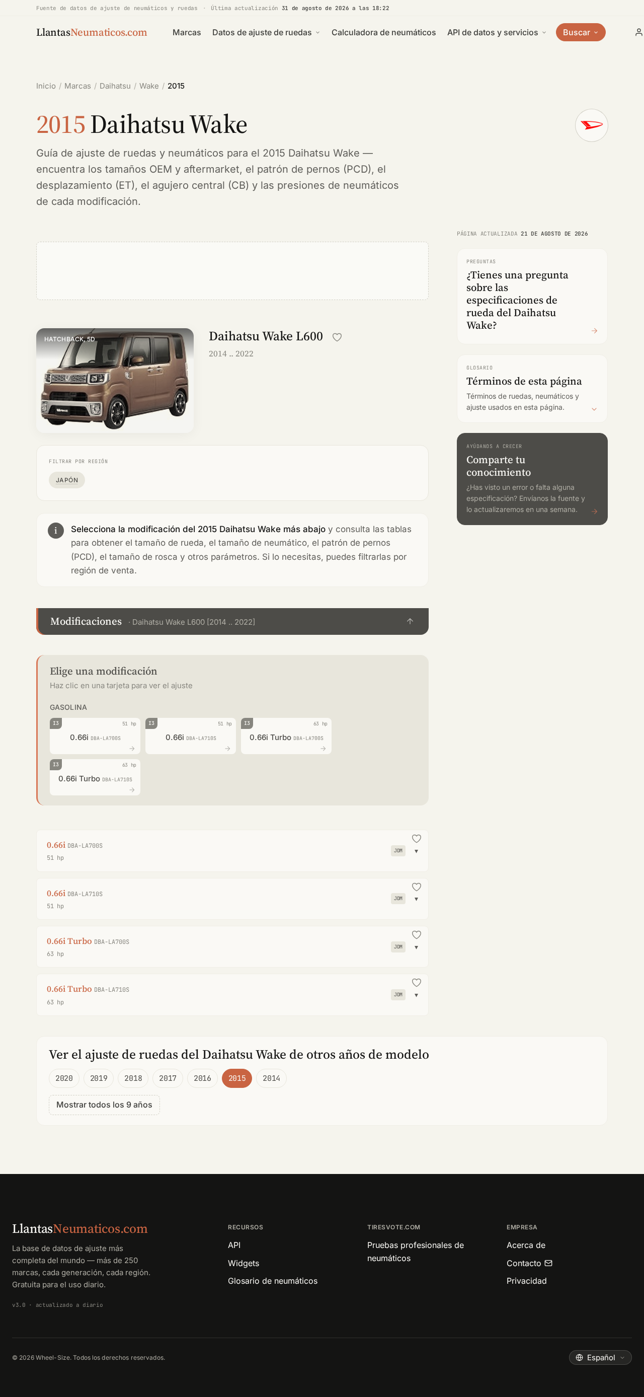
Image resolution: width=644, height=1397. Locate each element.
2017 (168, 1078)
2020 (64, 1078)
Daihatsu (115, 86)
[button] (232, 621)
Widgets (243, 1263)
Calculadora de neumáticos (384, 32)
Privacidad (527, 1281)
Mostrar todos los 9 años (104, 1104)
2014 (271, 1078)
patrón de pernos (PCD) (314, 169)
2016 (202, 1078)
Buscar (576, 32)
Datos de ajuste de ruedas (262, 32)
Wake (149, 86)
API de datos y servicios (492, 32)
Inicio (46, 86)
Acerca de (526, 1245)
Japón (67, 480)
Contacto (524, 1263)
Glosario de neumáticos (272, 1281)
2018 (133, 1078)
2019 (99, 1078)
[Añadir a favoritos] (337, 337)
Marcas (187, 32)
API (234, 1245)
